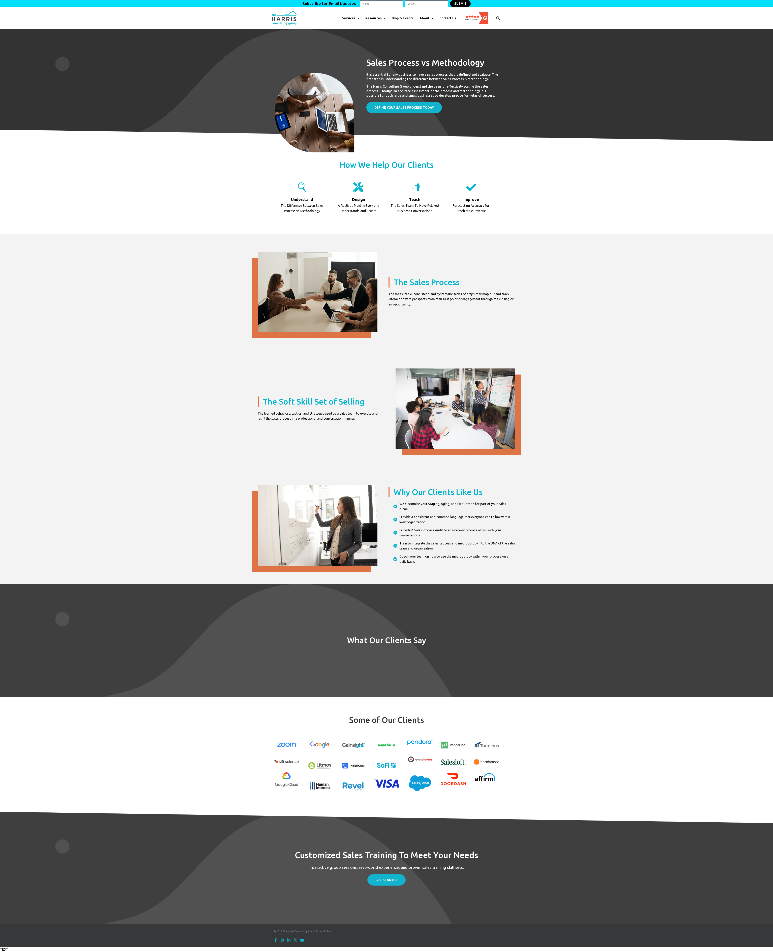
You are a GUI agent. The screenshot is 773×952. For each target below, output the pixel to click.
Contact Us (447, 18)
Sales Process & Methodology (465, 79)
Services (348, 18)
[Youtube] (302, 940)
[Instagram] (282, 940)
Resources (373, 18)
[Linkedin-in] (289, 940)
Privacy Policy (323, 931)
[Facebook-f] (275, 940)
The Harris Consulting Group (387, 86)
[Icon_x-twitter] (295, 940)
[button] (498, 18)
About (424, 18)
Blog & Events (402, 18)
